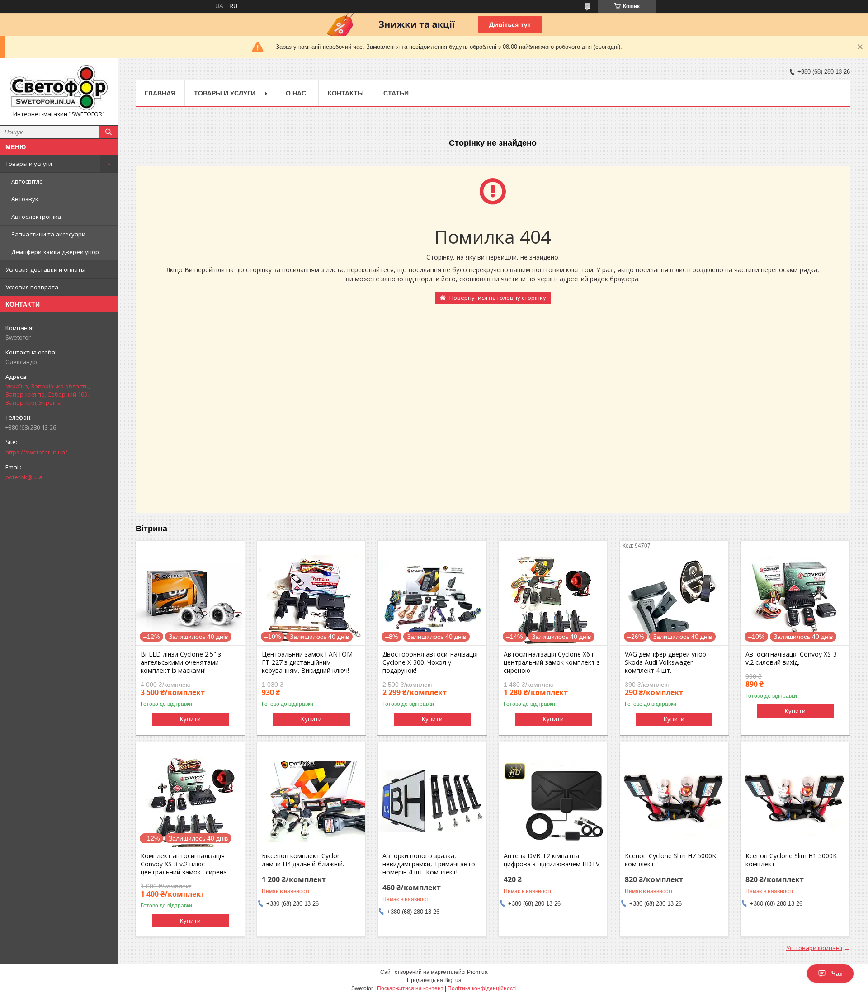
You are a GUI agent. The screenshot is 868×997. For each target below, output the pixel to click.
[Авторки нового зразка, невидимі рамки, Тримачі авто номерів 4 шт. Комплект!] (432, 801)
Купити (190, 719)
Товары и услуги (28, 164)
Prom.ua (477, 972)
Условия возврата (31, 287)
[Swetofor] (59, 87)
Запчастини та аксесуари (48, 234)
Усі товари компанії (814, 948)
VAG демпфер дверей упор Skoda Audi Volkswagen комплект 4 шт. (665, 662)
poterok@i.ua (23, 477)
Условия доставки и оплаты (45, 269)
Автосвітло (27, 181)
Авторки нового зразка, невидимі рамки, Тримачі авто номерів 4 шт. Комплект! (428, 864)
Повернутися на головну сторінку (497, 297)
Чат (837, 973)
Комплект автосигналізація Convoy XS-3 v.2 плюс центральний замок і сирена (184, 864)
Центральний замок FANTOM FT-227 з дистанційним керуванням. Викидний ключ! (307, 662)
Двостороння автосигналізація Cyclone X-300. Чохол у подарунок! (430, 662)
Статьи (396, 93)
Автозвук (24, 199)
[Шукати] (108, 132)
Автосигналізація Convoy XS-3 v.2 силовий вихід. (791, 658)
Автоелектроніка (36, 217)
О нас (296, 93)
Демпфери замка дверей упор (55, 252)
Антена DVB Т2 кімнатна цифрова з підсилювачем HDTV (551, 860)
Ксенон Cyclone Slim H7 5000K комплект (670, 860)
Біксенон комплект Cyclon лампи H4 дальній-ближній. (303, 860)
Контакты (346, 93)
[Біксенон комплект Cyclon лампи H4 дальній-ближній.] (311, 801)
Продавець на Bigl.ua (434, 980)
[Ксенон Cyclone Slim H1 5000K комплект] (795, 801)
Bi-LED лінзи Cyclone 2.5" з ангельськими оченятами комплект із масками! (181, 662)
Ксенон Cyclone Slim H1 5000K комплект (791, 860)
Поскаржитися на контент (410, 988)
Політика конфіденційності (482, 988)
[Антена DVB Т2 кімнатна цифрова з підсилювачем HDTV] (553, 801)
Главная (160, 93)
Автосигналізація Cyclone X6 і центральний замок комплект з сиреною (552, 662)
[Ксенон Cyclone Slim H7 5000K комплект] (674, 801)
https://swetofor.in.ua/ (36, 452)
